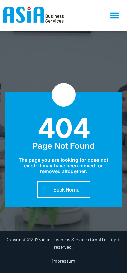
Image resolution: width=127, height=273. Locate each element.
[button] (114, 15)
